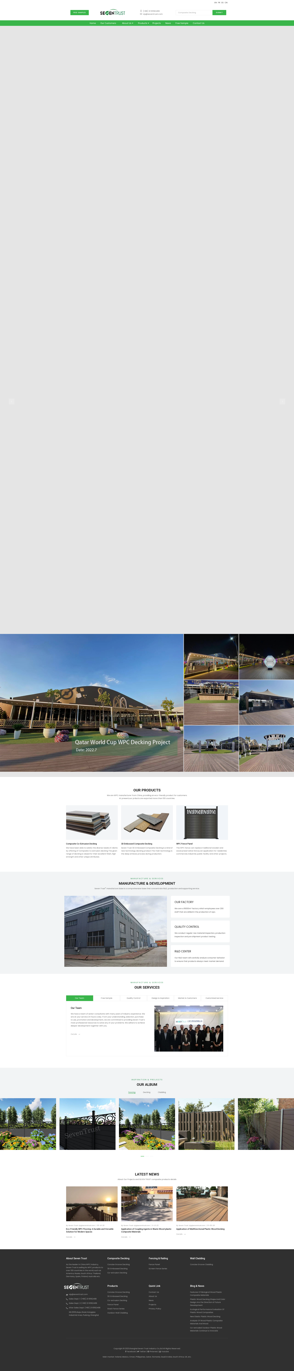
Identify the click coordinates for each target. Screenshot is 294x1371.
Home (93, 23)
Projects (157, 23)
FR (219, 2)
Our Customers (108, 23)
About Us (127, 23)
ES (222, 2)
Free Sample (181, 23)
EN (215, 2)
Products (143, 23)
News (168, 23)
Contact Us (198, 23)
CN (226, 2)
